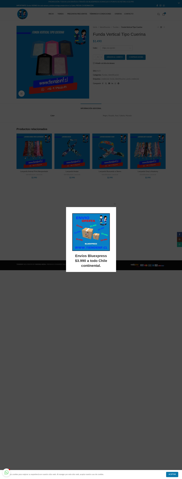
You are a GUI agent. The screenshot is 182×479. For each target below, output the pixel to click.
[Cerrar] (115, 204)
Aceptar (172, 474)
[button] (7, 472)
